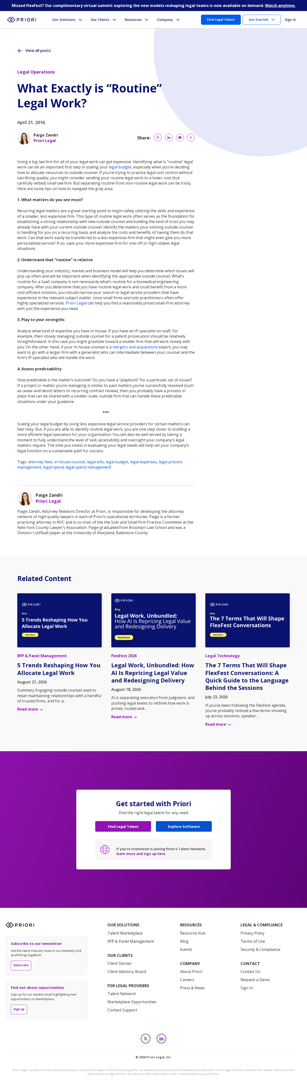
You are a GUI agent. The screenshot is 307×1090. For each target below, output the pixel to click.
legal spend (53, 467)
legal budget (120, 167)
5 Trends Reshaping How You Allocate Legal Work (58, 668)
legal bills (95, 461)
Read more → (30, 709)
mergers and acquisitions (135, 347)
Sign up (18, 1009)
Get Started (258, 19)
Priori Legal (76, 303)
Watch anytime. (280, 5)
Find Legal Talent (123, 826)
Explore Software (184, 826)
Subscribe (21, 965)
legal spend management (88, 467)
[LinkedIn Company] (161, 1038)
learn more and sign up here (140, 853)
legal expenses (143, 461)
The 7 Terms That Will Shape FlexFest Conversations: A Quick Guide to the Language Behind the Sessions (247, 676)
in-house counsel (69, 461)
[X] (146, 1038)
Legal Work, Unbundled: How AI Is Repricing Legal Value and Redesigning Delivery (152, 672)
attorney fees (40, 461)
